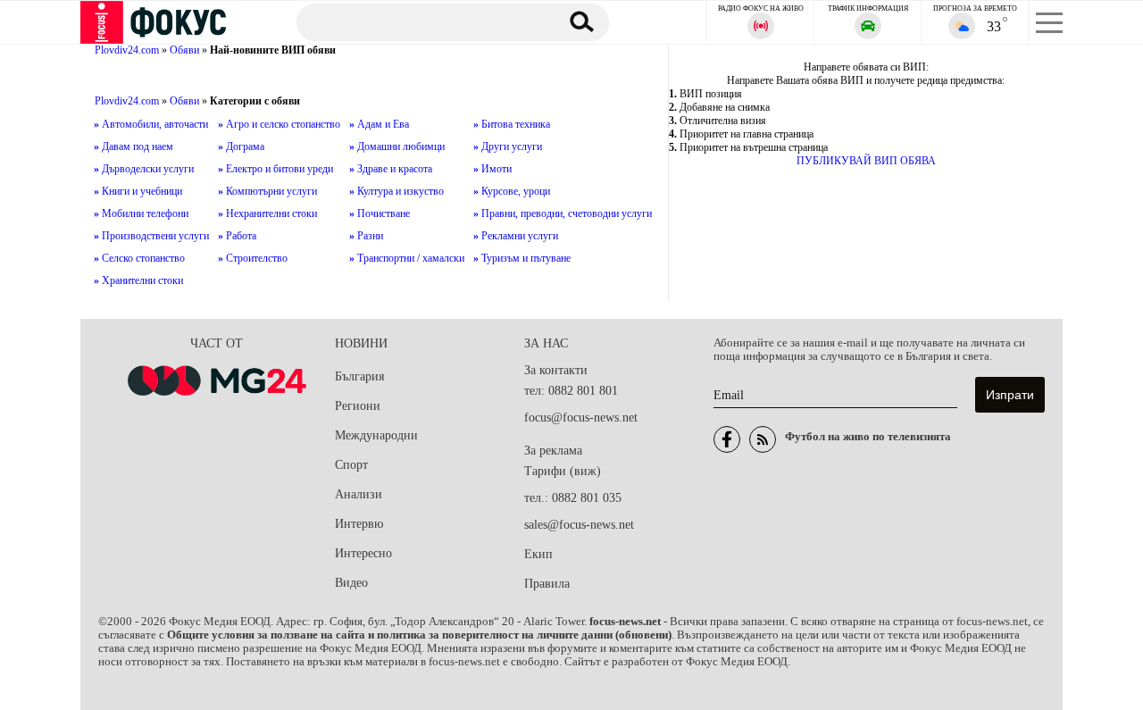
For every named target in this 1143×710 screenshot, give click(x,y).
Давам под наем (133, 146)
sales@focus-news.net (579, 524)
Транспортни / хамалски (406, 258)
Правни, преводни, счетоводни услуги (562, 213)
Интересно (363, 553)
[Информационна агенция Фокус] (726, 439)
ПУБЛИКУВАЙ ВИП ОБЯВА (866, 161)
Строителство (253, 258)
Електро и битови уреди (275, 169)
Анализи (358, 494)
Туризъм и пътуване (522, 258)
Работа (237, 236)
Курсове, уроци (511, 191)
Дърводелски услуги (144, 169)
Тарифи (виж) (562, 471)
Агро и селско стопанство (279, 124)
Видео (351, 582)
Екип (538, 554)
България (359, 376)
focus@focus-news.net (581, 417)
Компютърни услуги (267, 191)
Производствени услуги (151, 236)
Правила (547, 583)
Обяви (184, 50)
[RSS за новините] (762, 439)
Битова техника (511, 124)
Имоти (492, 169)
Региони (357, 406)
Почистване (379, 213)
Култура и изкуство (396, 191)
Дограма (241, 146)
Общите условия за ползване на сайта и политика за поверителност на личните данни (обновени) (419, 635)
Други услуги (507, 146)
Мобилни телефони (141, 213)
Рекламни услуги (515, 236)
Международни (376, 435)
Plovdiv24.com (127, 50)
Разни (366, 236)
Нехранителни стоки (267, 213)
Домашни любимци (397, 146)
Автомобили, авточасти (151, 124)
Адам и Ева (379, 124)
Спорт (351, 465)
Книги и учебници (138, 191)
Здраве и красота (390, 169)
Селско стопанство (139, 258)
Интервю (359, 523)
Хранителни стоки (138, 280)
